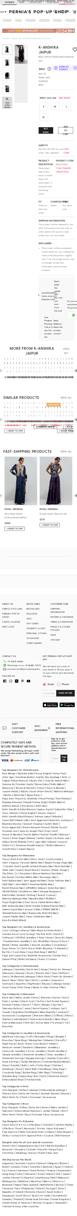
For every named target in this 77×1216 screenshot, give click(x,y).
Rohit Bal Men (62, 866)
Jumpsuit (62, 1012)
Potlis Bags (44, 1065)
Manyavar (8, 788)
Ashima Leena (43, 816)
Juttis (32, 1065)
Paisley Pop (59, 955)
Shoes (5, 1065)
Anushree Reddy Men (41, 884)
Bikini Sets (24, 980)
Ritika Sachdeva (27, 959)
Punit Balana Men (12, 880)
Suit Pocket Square (57, 1001)
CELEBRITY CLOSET (35, 628)
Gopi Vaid (51, 831)
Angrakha (18, 1012)
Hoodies (6, 1004)
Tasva (5, 859)
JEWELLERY (35, 2)
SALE (29, 618)
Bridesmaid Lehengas (23, 976)
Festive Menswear (12, 1022)
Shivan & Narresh (25, 788)
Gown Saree (9, 987)
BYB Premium (62, 1135)
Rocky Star (36, 780)
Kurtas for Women (60, 969)
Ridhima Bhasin (11, 805)
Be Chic (6, 952)
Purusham (25, 873)
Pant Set (29, 1022)
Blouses (46, 983)
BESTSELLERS (33, 608)
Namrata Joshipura (61, 820)
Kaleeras (49, 1040)
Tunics (5, 976)
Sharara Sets (43, 973)
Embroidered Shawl (13, 1079)
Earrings (20, 1036)
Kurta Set (25, 1093)
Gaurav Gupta (46, 813)
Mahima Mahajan (64, 791)
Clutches (57, 1065)
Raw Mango (9, 773)
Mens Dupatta (47, 1012)
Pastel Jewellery (57, 1051)
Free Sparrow (10, 1131)
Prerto (42, 959)
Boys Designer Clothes (14, 1107)
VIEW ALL (66, 350)
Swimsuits (8, 983)
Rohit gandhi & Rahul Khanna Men (34, 866)
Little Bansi (35, 1124)
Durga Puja (55, 1149)
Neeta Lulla (22, 820)
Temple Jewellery (11, 1054)
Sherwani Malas (42, 1015)
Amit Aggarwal (39, 820)
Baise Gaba (42, 784)
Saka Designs (64, 1131)
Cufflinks (58, 1015)
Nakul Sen (19, 795)
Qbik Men (7, 884)
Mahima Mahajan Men (14, 898)
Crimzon (52, 959)
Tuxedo (6, 1012)
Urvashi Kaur (9, 849)
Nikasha (57, 816)
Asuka (19, 870)
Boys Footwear (34, 1114)
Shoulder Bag (9, 1076)
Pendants (28, 1047)
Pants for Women (62, 976)
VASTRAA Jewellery (26, 937)
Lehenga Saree (61, 983)
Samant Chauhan (33, 823)
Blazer (55, 1110)
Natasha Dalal (25, 773)
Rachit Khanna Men (13, 888)
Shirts (35, 997)
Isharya (25, 930)
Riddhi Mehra (56, 802)
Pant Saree (24, 987)
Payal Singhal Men (12, 902)
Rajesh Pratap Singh (35, 802)
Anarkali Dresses (50, 1093)
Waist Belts (31, 1069)
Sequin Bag (25, 1076)
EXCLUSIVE (31, 613)
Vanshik (8, 866)
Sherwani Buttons (12, 1008)
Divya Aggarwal (11, 827)
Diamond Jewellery (34, 1054)
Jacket (46, 1110)
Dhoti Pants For (11, 1097)
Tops (54, 973)
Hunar (49, 937)
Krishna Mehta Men (27, 877)
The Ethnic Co (10, 873)
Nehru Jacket (23, 997)
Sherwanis (8, 973)
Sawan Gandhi (49, 834)
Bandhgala (31, 1012)
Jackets (44, 980)
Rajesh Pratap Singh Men (59, 862)
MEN (21, 2)
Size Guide (64, 97)
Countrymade (53, 859)
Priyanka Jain (9, 831)
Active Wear (42, 1022)
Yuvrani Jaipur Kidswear (50, 1128)
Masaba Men (36, 898)
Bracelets (40, 1036)
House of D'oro (59, 941)
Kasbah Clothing (26, 895)
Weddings (21, 1152)
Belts (24, 1065)
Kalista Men (8, 895)
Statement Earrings (13, 1058)
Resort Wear (9, 980)
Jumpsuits (56, 980)
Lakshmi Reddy (64, 1124)
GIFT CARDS (32, 623)
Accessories (8, 1015)
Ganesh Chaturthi (37, 1149)
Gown (29, 973)
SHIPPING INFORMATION (58, 610)
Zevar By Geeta (64, 937)
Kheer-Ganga (59, 870)
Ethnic (68, 1015)
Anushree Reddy (25, 777)
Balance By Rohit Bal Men (43, 913)
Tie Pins (40, 1001)
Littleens (50, 1131)
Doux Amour (9, 948)
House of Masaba (12, 834)
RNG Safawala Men (13, 905)
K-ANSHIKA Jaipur (49, 49)
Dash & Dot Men (20, 859)
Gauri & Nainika (55, 788)
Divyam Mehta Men (32, 862)
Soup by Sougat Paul (31, 831)
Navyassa (29, 1128)
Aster (41, 937)
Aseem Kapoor (26, 849)
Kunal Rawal (31, 870)
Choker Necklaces (30, 1061)
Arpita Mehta (31, 834)
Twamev (45, 870)
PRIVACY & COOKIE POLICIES (60, 628)
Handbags (8, 1069)
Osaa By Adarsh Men (56, 780)
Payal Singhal (28, 813)
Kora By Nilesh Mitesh (14, 920)
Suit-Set (57, 1004)
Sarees (44, 969)
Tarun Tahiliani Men (59, 880)
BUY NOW (46, 130)
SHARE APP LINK (65, 693)
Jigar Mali (40, 841)
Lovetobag (60, 944)
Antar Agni (8, 777)
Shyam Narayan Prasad (35, 827)
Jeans (27, 1008)
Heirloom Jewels (11, 1047)
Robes (17, 1004)
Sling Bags (59, 1069)
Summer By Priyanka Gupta (17, 784)
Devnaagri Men (48, 877)
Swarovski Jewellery (13, 1051)
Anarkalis (20, 969)
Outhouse (7, 937)
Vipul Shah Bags (36, 952)
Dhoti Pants (44, 976)
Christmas (8, 1152)
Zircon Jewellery (37, 1051)
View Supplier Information (63, 170)
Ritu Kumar (28, 805)
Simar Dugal (18, 838)
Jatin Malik (21, 884)
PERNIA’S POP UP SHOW (11, 615)
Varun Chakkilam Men (38, 916)
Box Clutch (40, 1076)
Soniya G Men (32, 909)
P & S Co (21, 1124)
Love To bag (27, 934)
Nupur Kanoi (33, 795)
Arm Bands (40, 1043)
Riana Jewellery (21, 944)
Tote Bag (57, 1072)
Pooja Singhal (43, 773)
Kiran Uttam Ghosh (41, 791)
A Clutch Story (26, 948)
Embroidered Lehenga (52, 1090)
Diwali (5, 1145)
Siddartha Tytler (63, 809)
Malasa (31, 838)
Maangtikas (35, 1040)
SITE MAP (55, 640)
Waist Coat (27, 1001)
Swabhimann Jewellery (17, 941)
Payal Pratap (46, 798)
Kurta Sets (32, 969)
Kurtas (56, 997)
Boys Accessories (54, 1114)
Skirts (35, 980)
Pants (5, 1001)
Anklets (53, 1043)
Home (5, 38)
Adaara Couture (57, 841)
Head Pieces (9, 1043)
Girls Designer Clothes (14, 1090)
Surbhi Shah (51, 823)
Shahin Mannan (54, 845)
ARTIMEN (30, 888)
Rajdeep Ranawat (12, 802)
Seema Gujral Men (12, 909)
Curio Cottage (10, 930)
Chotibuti (48, 1124)
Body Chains (25, 1043)
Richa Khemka (19, 841)
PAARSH (50, 898)
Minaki (6, 944)
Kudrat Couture (46, 895)
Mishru (7, 795)
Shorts (25, 1004)
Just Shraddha (41, 941)
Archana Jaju (61, 838)
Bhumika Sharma (11, 823)
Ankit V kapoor (10, 862)
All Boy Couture (11, 1135)
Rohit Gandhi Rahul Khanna (17, 816)
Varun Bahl (8, 820)
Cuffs (30, 1036)
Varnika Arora (10, 934)
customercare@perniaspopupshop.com (24, 669)
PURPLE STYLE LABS (12, 608)
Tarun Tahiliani (10, 813)
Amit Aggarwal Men (35, 880)
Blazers (46, 1004)
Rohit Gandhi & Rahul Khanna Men (45, 905)
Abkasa (41, 888)
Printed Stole (33, 1079)
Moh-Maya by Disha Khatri (46, 930)
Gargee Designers (50, 891)
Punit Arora (31, 902)
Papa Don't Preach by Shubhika (19, 798)
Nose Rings (21, 1040)
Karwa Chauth (37, 1152)
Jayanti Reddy (10, 791)
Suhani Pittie (9, 959)
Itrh (31, 841)
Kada (66, 1061)
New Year (52, 1152)
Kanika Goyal (58, 827)
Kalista (24, 791)
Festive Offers (58, 987)
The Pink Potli (43, 934)
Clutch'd (57, 934)
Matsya (64, 834)
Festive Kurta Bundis (41, 1019)
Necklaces (8, 1036)
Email (51, 684)
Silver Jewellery (55, 1054)
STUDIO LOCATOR (11, 622)
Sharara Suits (9, 1093)
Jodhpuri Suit (57, 1008)
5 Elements (61, 948)
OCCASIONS (32, 638)
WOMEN (9, 2)
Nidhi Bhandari (44, 948)
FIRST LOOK (8, 626)
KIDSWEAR (53, 2)
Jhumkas (51, 1058)
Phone (65, 684)
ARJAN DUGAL (9, 891)
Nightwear (34, 983)
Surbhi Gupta (44, 838)
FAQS (53, 635)
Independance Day (28, 1145)
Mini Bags (44, 1072)
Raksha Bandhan (56, 1145)
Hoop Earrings (10, 1061)
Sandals (15, 1065)
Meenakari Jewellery (46, 1047)
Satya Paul (59, 773)
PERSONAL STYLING (36, 633)
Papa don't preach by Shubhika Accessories (26, 955)
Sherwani (46, 997)
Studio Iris (8, 845)
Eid (42, 1145)
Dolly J (65, 777)
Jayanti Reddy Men (13, 916)
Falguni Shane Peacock (15, 780)
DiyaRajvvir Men (29, 891)
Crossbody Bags (11, 1072)
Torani (5, 838)
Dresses (20, 973)
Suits (65, 997)
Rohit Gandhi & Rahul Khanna (18, 809)
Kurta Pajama (40, 1008)
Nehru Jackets (58, 1107)
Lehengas (7, 969)
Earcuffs (60, 1040)
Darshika (57, 873)
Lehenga (33, 1090)
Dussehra (20, 1149)
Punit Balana (63, 798)
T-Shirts (36, 1004)
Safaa (5, 841)
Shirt (64, 1110)
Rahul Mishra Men (49, 902)
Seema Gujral (44, 809)
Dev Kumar (8, 877)
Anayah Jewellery (41, 944)
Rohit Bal (41, 805)
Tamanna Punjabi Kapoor (30, 845)
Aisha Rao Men (56, 888)
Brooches (7, 1026)
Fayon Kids (8, 1124)
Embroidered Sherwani (28, 1110)
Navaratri (7, 1149)
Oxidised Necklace (52, 1061)
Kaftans (63, 973)
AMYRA (52, 952)
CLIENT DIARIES (34, 643)
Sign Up (64, 758)
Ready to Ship (40, 987)
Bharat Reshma (41, 873)
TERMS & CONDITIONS (62, 622)
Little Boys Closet (12, 1128)
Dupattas (21, 983)
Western (6, 1019)
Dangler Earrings (35, 1058)
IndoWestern (21, 1019)
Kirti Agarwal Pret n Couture (37, 1135)
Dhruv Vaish (37, 859)
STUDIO (68, 2)
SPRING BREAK (51, 909)
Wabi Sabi (8, 870)
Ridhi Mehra (57, 784)
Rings (50, 1036)
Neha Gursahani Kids (31, 1131)
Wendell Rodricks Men (14, 913)
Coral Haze (19, 952)
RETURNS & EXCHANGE (62, 617)
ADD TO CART (66, 130)
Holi (13, 1145)
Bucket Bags (30, 1072)
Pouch (19, 1069)
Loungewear (24, 1015)
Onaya (40, 788)
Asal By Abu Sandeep (48, 777)
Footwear (57, 1022)
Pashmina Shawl (57, 1076)
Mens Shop (61, 1019)
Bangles (60, 1036)
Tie (66, 1022)
